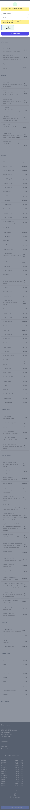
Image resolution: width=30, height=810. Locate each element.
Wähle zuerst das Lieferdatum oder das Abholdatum (12, 9)
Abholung (7, 29)
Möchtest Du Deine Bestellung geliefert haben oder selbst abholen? (14, 21)
